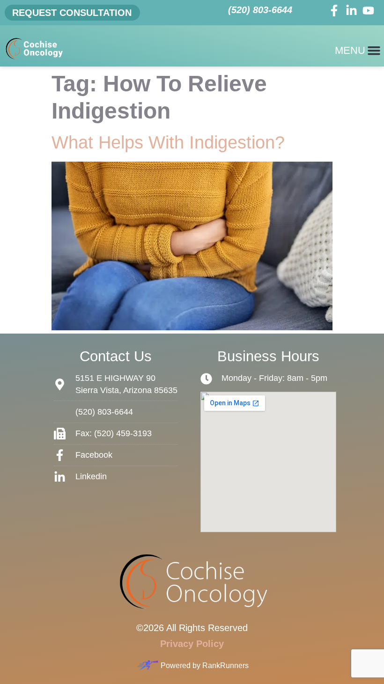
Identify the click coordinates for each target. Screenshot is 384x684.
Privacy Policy (192, 644)
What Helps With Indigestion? (168, 142)
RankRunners (225, 665)
